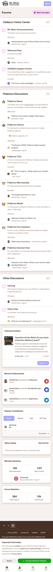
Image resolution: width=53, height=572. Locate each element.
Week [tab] (9, 418)
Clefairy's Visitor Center (16, 22)
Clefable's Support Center (19, 68)
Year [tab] (31, 418)
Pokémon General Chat (18, 248)
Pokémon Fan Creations (18, 227)
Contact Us (25, 533)
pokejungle (16, 150)
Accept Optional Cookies (36, 561)
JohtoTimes (15, 44)
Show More (43, 433)
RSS (43, 533)
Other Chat (12, 309)
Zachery (20, 62)
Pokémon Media (15, 203)
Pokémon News (14, 101)
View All (42, 363)
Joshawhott (13, 388)
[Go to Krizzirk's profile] (8, 83)
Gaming (11, 285)
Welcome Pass (14, 50)
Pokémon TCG (14, 156)
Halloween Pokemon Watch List (23, 218)
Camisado (24, 477)
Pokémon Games (15, 124)
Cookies (34, 533)
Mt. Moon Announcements (20, 29)
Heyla (13, 62)
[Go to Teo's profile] (8, 174)
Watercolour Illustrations (20, 241)
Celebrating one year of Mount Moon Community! (30, 41)
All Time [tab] (43, 418)
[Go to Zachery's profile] (8, 62)
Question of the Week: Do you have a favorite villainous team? (32, 338)
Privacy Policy (13, 533)
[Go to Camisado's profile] (16, 478)
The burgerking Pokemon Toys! (23, 195)
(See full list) (43, 443)
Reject (9, 561)
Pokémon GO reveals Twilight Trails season (27, 116)
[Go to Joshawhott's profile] (5, 390)
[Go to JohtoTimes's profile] (8, 43)
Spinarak (14, 118)
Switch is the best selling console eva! (25, 300)
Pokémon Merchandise (18, 182)
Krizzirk (38, 83)
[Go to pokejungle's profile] (8, 148)
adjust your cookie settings (30, 548)
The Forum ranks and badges (22, 83)
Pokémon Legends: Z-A (19, 136)
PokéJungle (28, 105)
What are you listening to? (21, 321)
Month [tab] (20, 418)
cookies (17, 546)
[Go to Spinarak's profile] (8, 117)
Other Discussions (13, 278)
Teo (13, 176)
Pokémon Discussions (15, 93)
